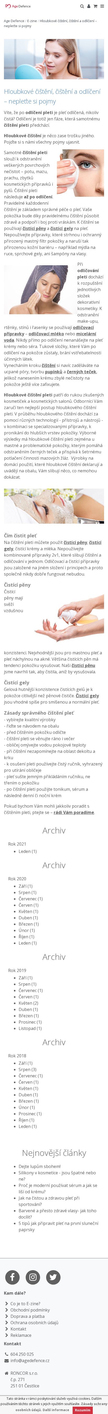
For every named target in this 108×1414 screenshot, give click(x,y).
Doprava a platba (27, 1316)
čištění (49, 365)
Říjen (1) (26, 937)
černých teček (81, 372)
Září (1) (26, 886)
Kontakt (17, 1329)
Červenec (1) (31, 899)
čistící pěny (34, 228)
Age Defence (14, 20)
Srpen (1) (27, 892)
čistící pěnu (83, 665)
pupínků (53, 372)
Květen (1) (28, 911)
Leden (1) (28, 851)
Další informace (56, 1410)
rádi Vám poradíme (74, 812)
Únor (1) (27, 930)
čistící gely (61, 228)
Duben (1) (28, 918)
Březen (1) (29, 924)
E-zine (32, 20)
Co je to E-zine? (24, 1304)
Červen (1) (29, 905)
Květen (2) (28, 1003)
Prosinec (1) (30, 1022)
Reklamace (20, 1335)
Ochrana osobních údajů (33, 1322)
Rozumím (82, 1410)
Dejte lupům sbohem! (40, 1166)
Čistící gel (86, 696)
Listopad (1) (30, 1028)
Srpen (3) (27, 1069)
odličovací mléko (46, 334)
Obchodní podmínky (29, 1310)
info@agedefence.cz (30, 1360)
